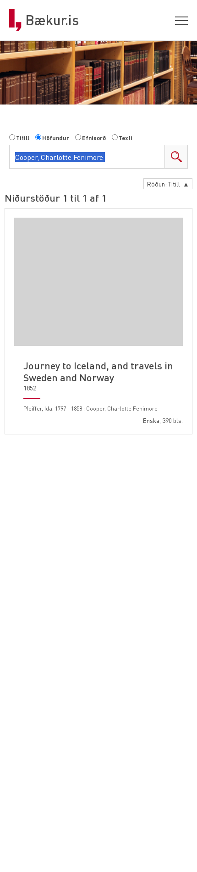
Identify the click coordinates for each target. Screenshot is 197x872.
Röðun (168, 184)
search (175, 156)
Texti (125, 138)
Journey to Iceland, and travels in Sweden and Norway (98, 371)
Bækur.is (52, 20)
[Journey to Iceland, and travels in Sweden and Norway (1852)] (98, 282)
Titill (22, 138)
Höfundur (55, 138)
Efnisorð (94, 138)
